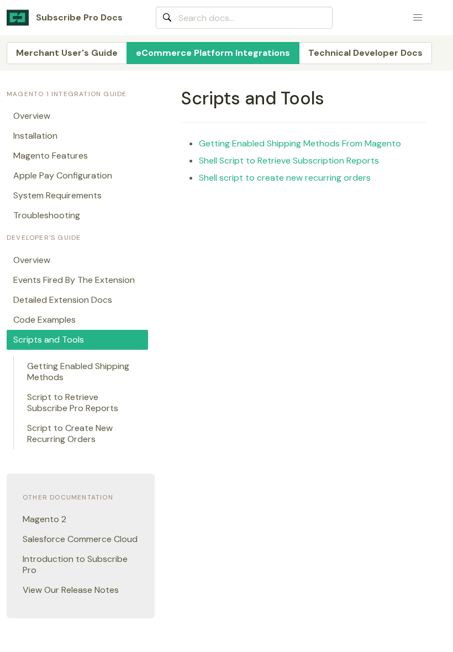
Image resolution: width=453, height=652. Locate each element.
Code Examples (44, 319)
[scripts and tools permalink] (176, 98)
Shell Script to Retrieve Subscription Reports (289, 160)
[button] (417, 17)
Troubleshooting (46, 215)
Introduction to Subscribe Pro (75, 564)
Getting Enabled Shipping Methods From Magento (300, 143)
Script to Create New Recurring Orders (70, 433)
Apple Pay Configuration (62, 175)
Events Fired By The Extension (74, 280)
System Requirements (57, 195)
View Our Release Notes (71, 590)
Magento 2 (44, 519)
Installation (35, 135)
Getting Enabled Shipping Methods (78, 371)
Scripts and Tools (48, 339)
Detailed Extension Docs (62, 300)
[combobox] (244, 18)
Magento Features (50, 155)
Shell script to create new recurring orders (285, 177)
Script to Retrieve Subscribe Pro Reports (72, 402)
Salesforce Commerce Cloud (80, 539)
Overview (31, 116)
